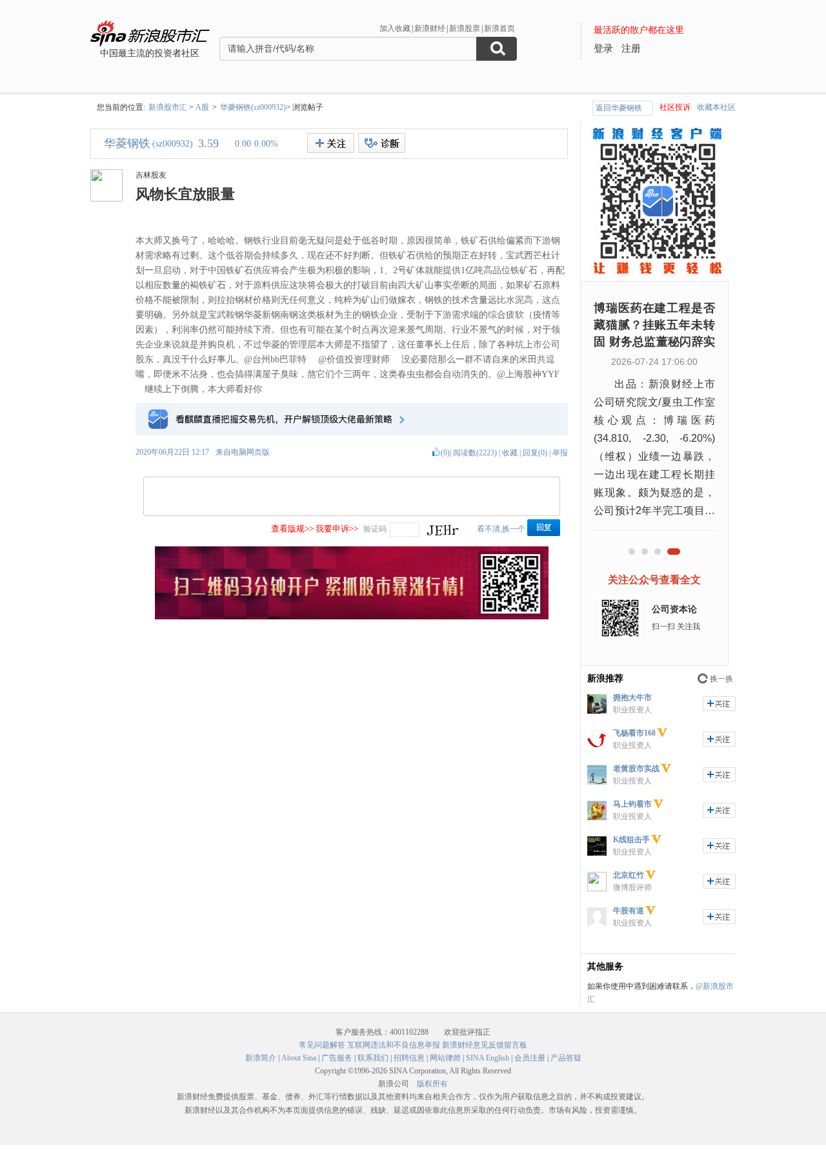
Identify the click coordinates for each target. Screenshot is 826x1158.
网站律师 (445, 1057)
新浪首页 (499, 28)
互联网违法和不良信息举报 (393, 1044)
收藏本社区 (716, 107)
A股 (202, 107)
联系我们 (373, 1057)
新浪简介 (260, 1057)
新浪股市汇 (167, 107)
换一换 (721, 678)
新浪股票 (464, 28)
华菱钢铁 (127, 143)
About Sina (298, 1057)
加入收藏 (394, 28)
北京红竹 (628, 875)
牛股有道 (628, 910)
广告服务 (336, 1057)
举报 (560, 452)
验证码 (375, 528)
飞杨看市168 (634, 733)
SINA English (487, 1057)
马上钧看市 (632, 804)
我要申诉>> (337, 528)
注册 (631, 48)
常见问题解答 (322, 1044)
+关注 (330, 143)
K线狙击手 (631, 839)
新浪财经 (429, 28)
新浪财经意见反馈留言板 (484, 1044)
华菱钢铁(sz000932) (253, 107)
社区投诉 (675, 107)
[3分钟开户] (352, 616)
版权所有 (432, 1083)
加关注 (719, 703)
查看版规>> (292, 528)
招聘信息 (409, 1057)
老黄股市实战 (636, 768)
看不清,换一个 (501, 528)
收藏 (510, 452)
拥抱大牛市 (632, 697)
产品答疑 (565, 1057)
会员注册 (529, 1057)
